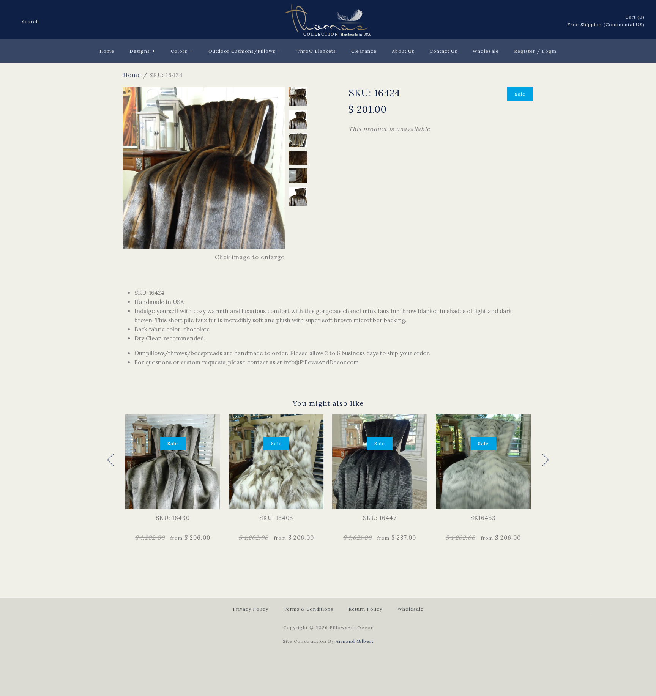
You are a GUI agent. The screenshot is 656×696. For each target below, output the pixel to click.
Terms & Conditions (308, 609)
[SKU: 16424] (204, 91)
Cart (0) (635, 17)
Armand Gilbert (355, 641)
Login (549, 51)
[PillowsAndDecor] (328, 8)
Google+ (540, 21)
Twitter (520, 21)
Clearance (364, 51)
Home (106, 51)
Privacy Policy (250, 609)
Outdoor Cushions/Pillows (244, 51)
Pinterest (530, 21)
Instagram (550, 21)
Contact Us (443, 51)
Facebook (510, 21)
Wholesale (486, 51)
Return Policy (365, 609)
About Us (403, 51)
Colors (182, 51)
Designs (142, 51)
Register (524, 51)
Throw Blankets (316, 51)
